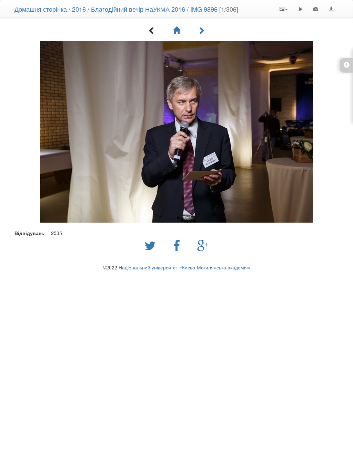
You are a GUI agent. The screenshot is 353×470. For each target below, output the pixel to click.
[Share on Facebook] (178, 245)
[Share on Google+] (202, 245)
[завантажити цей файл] (331, 9)
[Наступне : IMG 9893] (201, 30)
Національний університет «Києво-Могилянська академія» (185, 267)
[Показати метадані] (315, 9)
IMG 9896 (204, 8)
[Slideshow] (300, 9)
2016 (79, 8)
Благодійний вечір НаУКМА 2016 (138, 8)
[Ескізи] (176, 30)
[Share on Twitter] (152, 245)
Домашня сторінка (40, 8)
